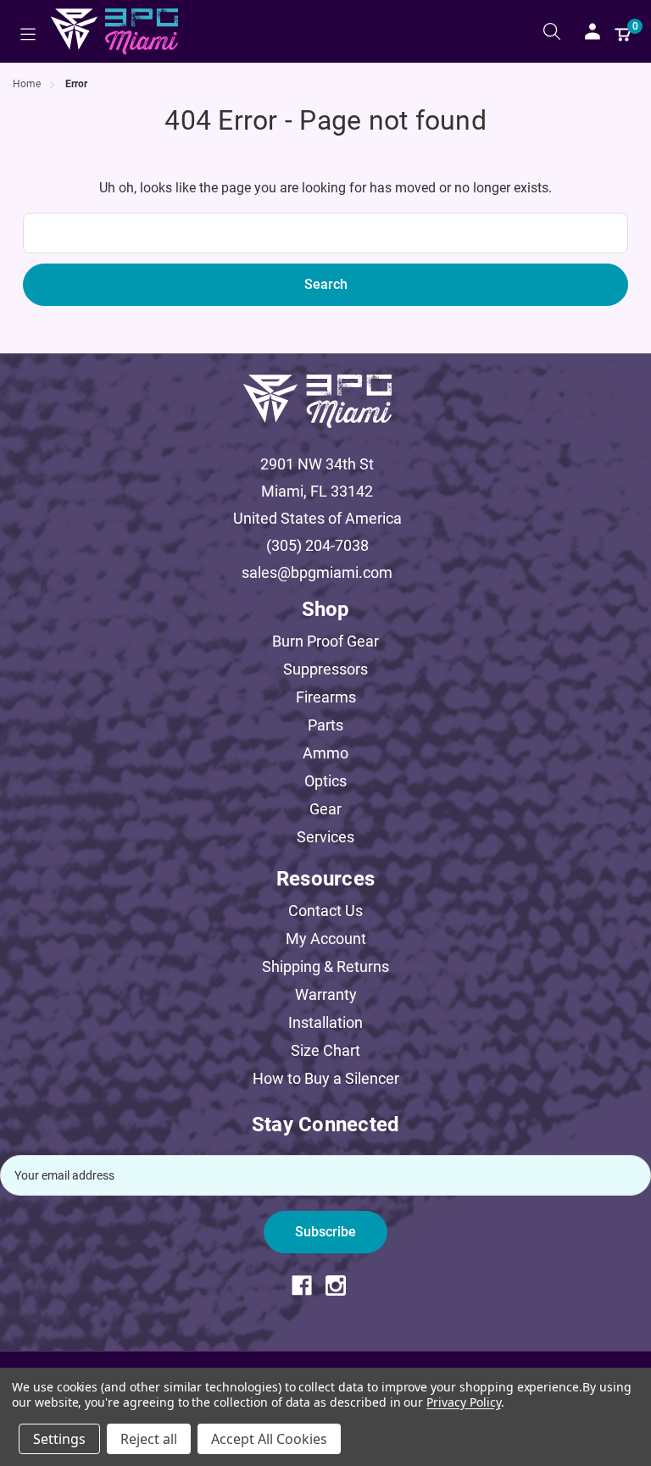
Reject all (148, 1439)
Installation (325, 1022)
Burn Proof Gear (325, 641)
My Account (326, 938)
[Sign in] (592, 31)
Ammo (325, 753)
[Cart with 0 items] (623, 31)
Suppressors (325, 669)
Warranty (326, 994)
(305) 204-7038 (317, 545)
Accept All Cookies (269, 1439)
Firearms (326, 697)
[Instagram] (342, 1285)
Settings (59, 1439)
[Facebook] (309, 1285)
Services (325, 837)
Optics (325, 781)
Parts (325, 725)
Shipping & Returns (325, 966)
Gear (325, 809)
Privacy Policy (463, 1402)
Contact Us (325, 910)
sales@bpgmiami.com (317, 572)
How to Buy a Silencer (326, 1078)
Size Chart (325, 1050)
